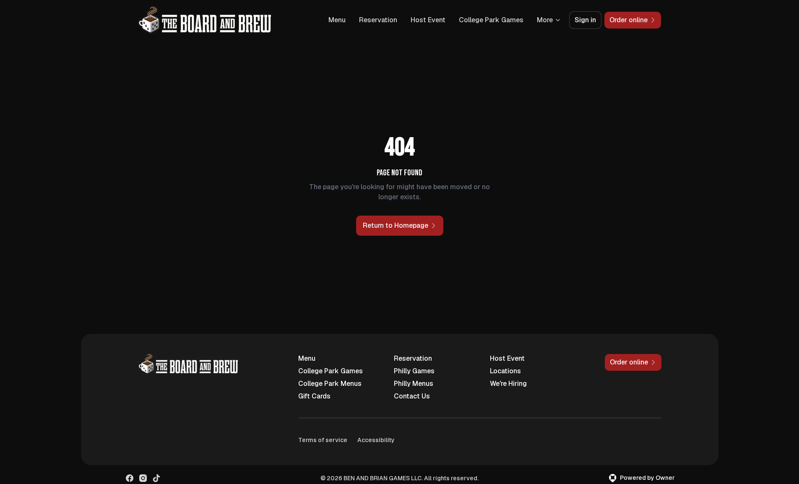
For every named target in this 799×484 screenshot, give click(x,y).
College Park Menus (330, 383)
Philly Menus (413, 383)
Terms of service (322, 440)
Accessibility (376, 440)
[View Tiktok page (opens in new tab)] (156, 478)
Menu (337, 20)
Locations (505, 371)
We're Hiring (508, 383)
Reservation (378, 20)
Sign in (585, 20)
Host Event (428, 20)
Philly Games (414, 371)
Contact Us (412, 396)
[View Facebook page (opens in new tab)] (130, 478)
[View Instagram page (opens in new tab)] (143, 478)
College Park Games (491, 20)
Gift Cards (314, 396)
